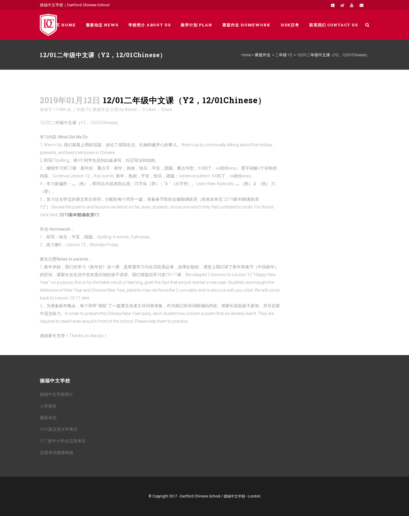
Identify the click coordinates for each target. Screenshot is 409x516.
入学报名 (48, 406)
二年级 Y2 (283, 55)
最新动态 (48, 417)
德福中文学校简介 (56, 394)
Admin (131, 109)
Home (246, 55)
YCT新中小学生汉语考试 (63, 441)
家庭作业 (262, 55)
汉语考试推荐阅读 (56, 452)
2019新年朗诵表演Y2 (79, 214)
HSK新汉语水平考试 (59, 429)
